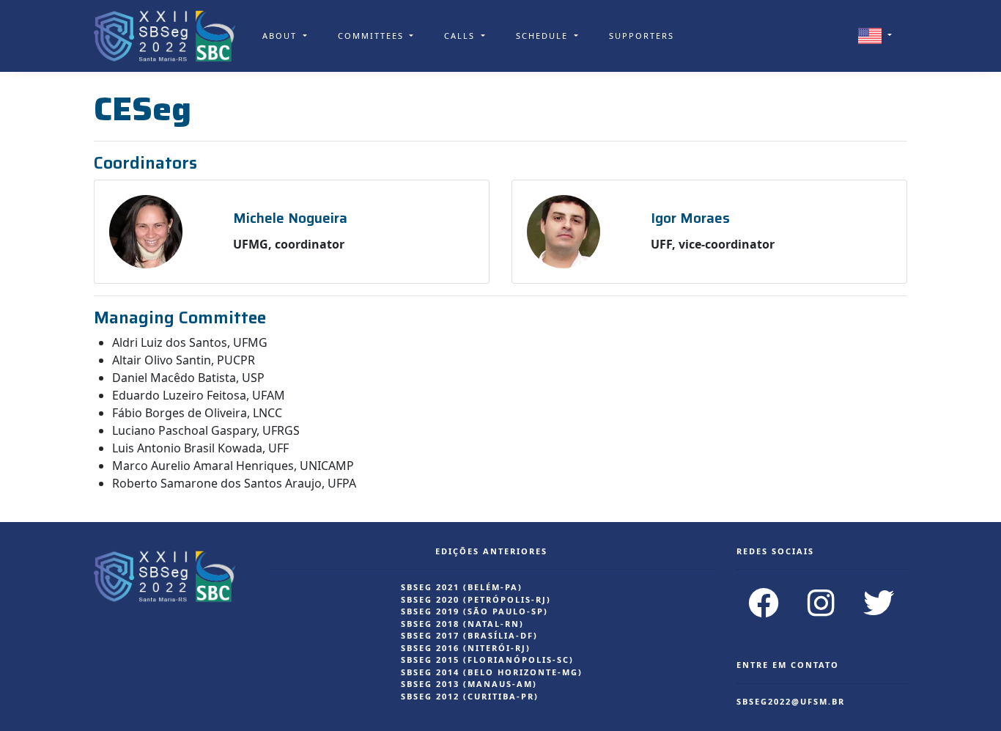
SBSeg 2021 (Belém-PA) (461, 586)
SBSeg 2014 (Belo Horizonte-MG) (492, 671)
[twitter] (879, 602)
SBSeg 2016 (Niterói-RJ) (466, 647)
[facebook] (764, 602)
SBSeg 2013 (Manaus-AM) (469, 683)
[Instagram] (822, 602)
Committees (372, 35)
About (281, 35)
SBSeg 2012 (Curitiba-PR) (470, 696)
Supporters (641, 35)
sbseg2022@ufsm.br (790, 701)
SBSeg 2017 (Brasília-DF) (469, 635)
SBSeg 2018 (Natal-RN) (462, 623)
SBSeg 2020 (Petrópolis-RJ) (476, 599)
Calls (461, 35)
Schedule (544, 35)
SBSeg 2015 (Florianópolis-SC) (487, 659)
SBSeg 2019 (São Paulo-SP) (474, 611)
